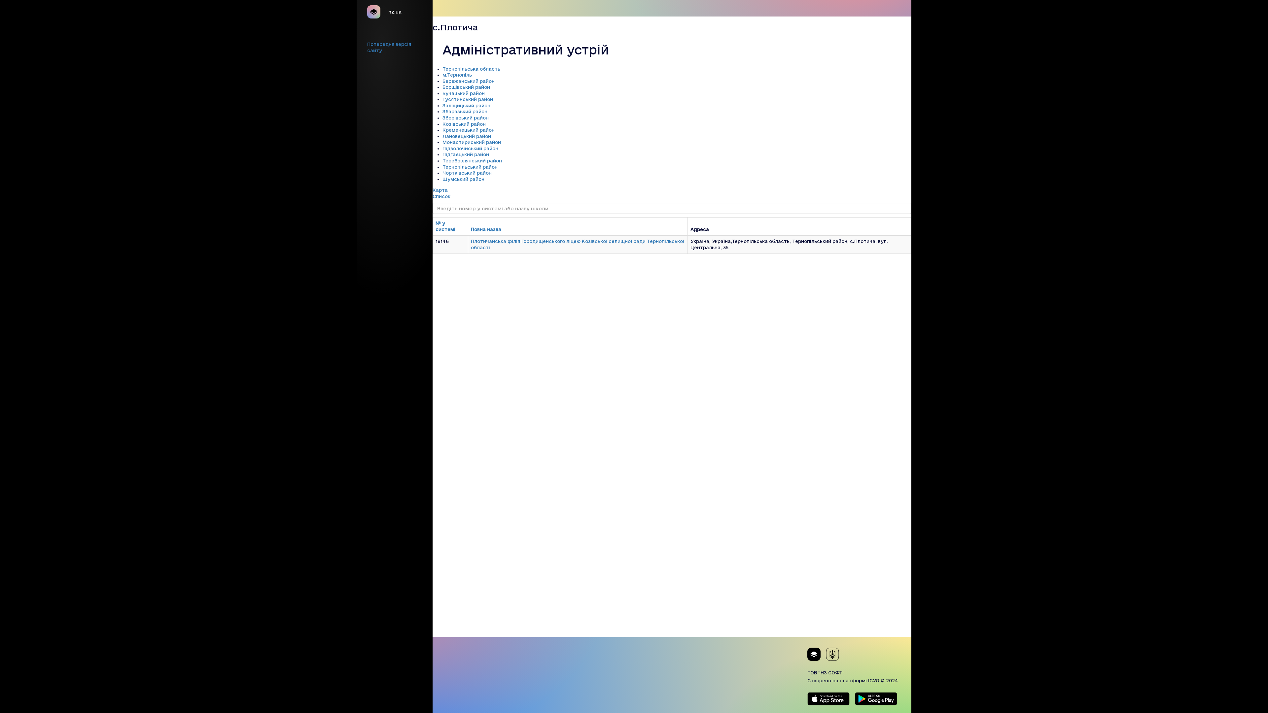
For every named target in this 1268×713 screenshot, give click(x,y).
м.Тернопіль (457, 75)
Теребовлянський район (472, 160)
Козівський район (464, 124)
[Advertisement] (672, 591)
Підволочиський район (470, 148)
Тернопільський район (470, 167)
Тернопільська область (471, 69)
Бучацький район (463, 93)
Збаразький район (464, 111)
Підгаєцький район (465, 154)
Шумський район (463, 179)
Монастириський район (471, 142)
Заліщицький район (466, 105)
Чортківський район (467, 173)
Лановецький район (466, 136)
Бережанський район (468, 81)
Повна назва (486, 229)
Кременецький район (468, 130)
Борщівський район (466, 87)
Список (441, 196)
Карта (440, 190)
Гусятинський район (467, 99)
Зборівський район (465, 117)
